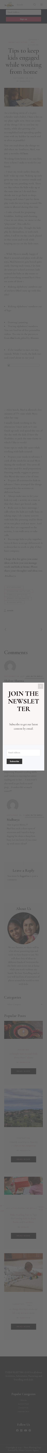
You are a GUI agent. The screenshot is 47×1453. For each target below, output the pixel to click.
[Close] (40, 686)
